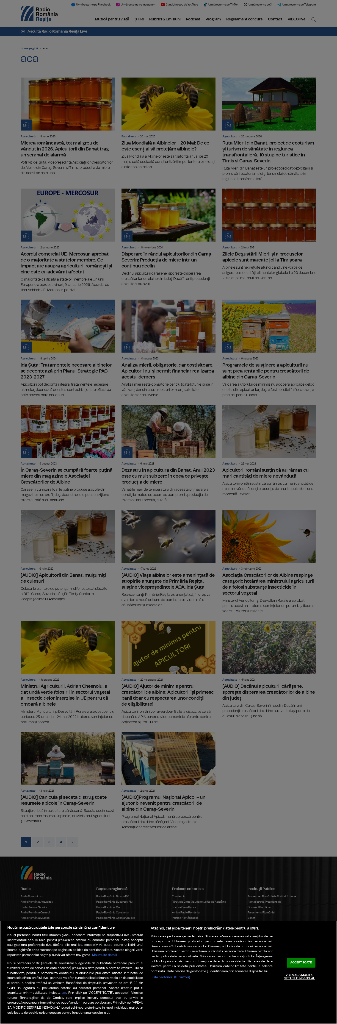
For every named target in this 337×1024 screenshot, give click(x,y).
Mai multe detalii (104, 955)
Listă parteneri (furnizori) (170, 977)
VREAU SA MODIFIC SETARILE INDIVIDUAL (299, 977)
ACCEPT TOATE (301, 962)
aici (64, 992)
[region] (168, 972)
